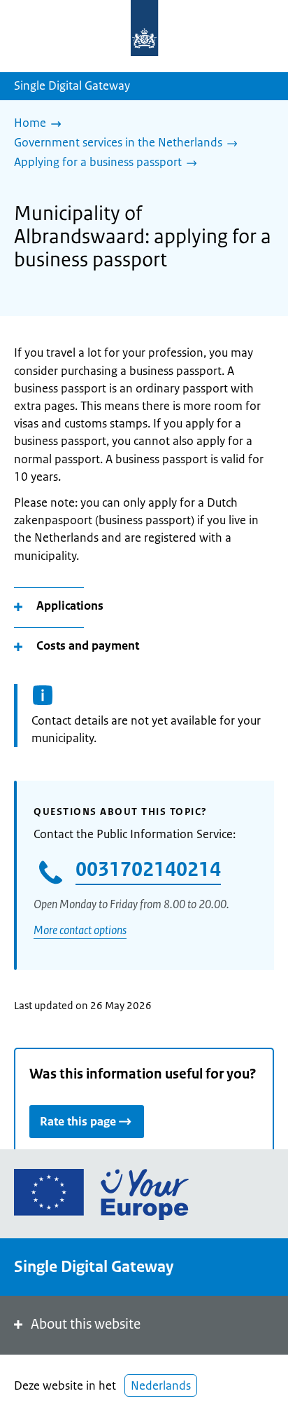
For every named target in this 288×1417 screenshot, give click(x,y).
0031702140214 (148, 869)
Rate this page (78, 1121)
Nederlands (161, 1385)
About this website (86, 1324)
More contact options (80, 930)
